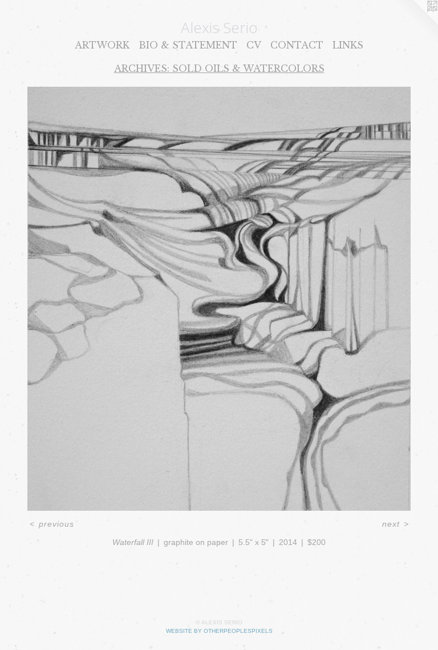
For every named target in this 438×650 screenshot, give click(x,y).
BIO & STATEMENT (188, 45)
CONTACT (296, 45)
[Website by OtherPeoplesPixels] (415, 23)
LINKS (347, 45)
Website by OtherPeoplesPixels (219, 631)
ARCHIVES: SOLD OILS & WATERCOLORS (219, 68)
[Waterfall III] (219, 299)
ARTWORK (102, 45)
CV (253, 45)
